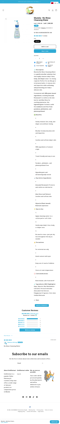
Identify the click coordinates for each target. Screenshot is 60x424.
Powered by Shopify (22, 409)
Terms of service (49, 409)
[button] (3, 10)
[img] (8, 340)
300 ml (37, 41)
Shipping (43, 28)
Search (19, 374)
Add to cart (54, 422)
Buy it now (45, 51)
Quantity (36, 55)
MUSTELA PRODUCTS (41, 305)
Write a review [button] (30, 330)
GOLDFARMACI (14, 409)
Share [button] (37, 300)
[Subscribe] (42, 363)
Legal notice (41, 411)
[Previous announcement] (3, 1)
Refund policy (32, 409)
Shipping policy (21, 411)
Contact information (31, 411)
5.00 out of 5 (34, 313)
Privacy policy (40, 409)
